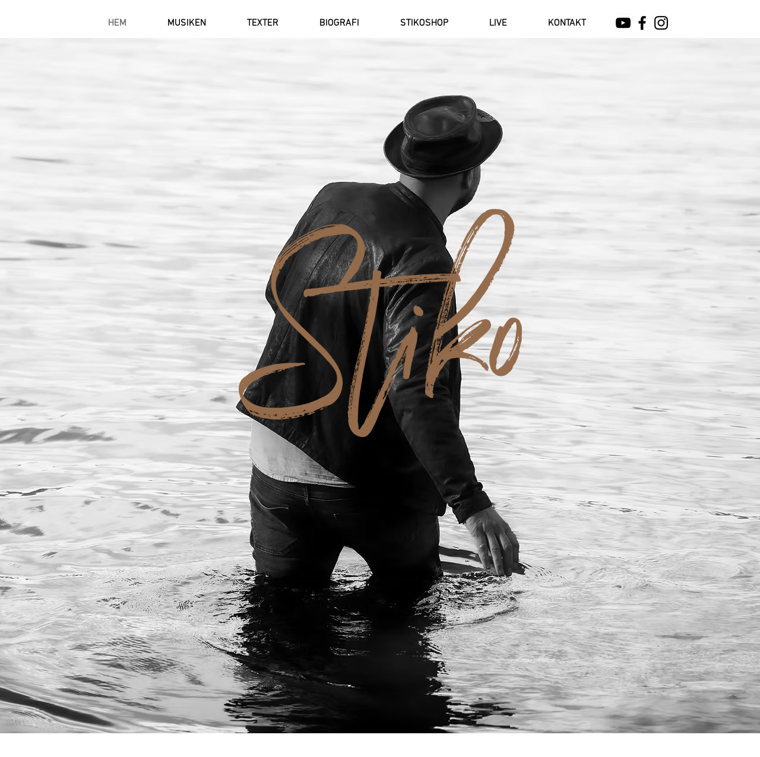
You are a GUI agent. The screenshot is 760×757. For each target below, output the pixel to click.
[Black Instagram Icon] (661, 23)
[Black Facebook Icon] (642, 23)
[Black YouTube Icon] (623, 23)
